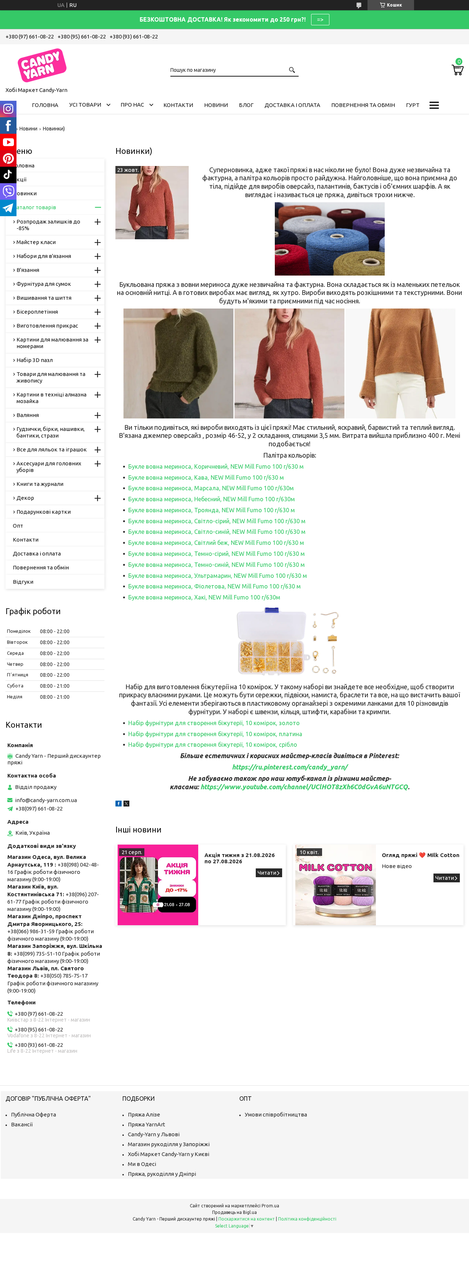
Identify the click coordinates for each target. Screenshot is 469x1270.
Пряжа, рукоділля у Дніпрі (162, 1174)
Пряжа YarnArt (146, 1124)
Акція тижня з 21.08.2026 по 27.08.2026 (239, 858)
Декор (25, 498)
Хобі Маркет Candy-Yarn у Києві (168, 1154)
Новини (216, 105)
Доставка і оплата (292, 105)
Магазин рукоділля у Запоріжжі (169, 1144)
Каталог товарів (34, 207)
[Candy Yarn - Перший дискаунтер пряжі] (42, 64)
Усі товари (85, 104)
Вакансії (22, 1124)
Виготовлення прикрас (47, 325)
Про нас (132, 104)
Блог (246, 105)
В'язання (27, 270)
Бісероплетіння (37, 312)
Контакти (178, 105)
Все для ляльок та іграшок (51, 449)
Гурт (413, 105)
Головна (45, 105)
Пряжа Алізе (144, 1114)
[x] (126, 804)
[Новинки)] (152, 202)
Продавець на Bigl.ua (234, 1212)
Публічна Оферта (33, 1114)
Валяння (27, 415)
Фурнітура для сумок (43, 284)
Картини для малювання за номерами (52, 342)
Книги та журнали (39, 484)
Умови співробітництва (276, 1114)
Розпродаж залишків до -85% (48, 224)
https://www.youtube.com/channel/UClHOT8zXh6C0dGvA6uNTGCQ (304, 786)
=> (320, 19)
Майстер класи (36, 242)
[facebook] (118, 804)
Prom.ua (270, 1205)
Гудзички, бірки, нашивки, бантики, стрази (50, 432)
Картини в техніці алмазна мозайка (51, 397)
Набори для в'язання (43, 256)
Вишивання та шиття (43, 298)
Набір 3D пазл (34, 360)
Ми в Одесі (142, 1164)
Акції (19, 179)
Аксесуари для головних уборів (48, 466)
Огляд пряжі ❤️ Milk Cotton (420, 855)
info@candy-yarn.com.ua (46, 800)
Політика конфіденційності (307, 1219)
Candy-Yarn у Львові (154, 1134)
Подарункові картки (43, 512)
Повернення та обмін (363, 105)
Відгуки (23, 582)
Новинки (25, 193)
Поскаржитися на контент (246, 1219)
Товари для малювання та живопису (50, 377)
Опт (18, 526)
